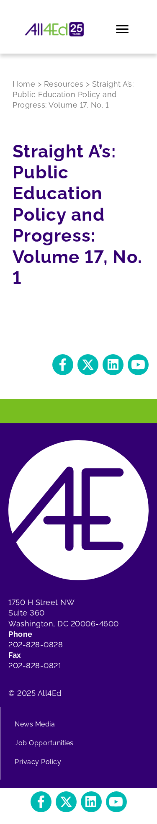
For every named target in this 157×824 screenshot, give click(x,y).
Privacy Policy (38, 762)
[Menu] (123, 29)
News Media (35, 724)
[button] (62, 364)
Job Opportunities (44, 743)
